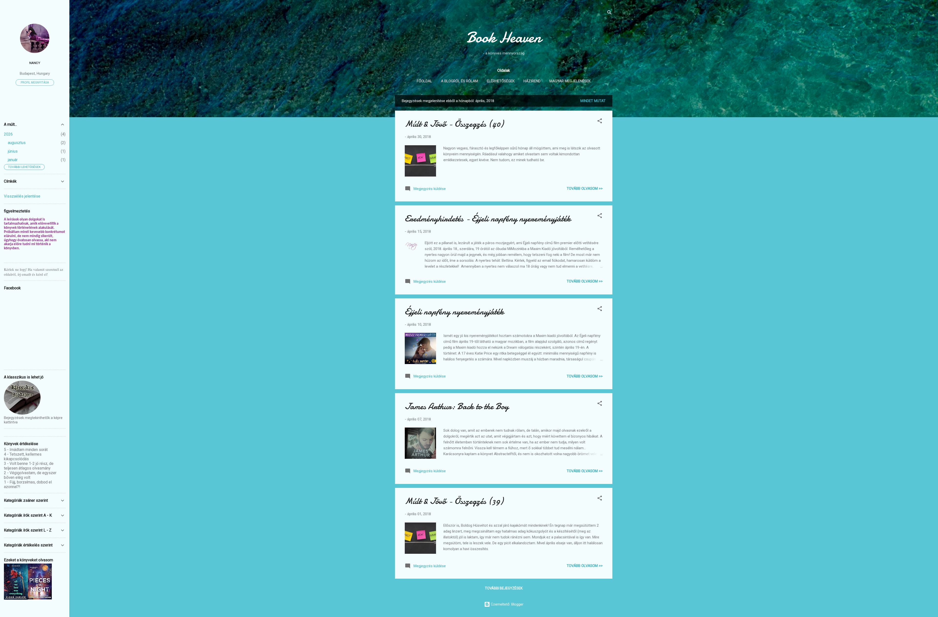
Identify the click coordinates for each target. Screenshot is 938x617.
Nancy (34, 63)
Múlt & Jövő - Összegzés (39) (454, 501)
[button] (600, 121)
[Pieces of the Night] (40, 598)
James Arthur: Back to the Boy (457, 406)
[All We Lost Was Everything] (16, 598)
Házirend (532, 81)
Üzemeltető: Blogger (506, 604)
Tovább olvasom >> (585, 188)
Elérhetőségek (501, 81)
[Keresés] (609, 13)
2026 (8, 134)
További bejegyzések (503, 588)
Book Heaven (503, 37)
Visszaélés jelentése (22, 196)
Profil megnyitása (35, 82)
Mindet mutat (593, 101)
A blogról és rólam (459, 81)
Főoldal (424, 81)
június (13, 151)
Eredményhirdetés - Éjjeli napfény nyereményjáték (488, 219)
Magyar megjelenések (570, 81)
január (13, 159)
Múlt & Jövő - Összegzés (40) (454, 124)
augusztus (17, 142)
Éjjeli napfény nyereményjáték (454, 312)
